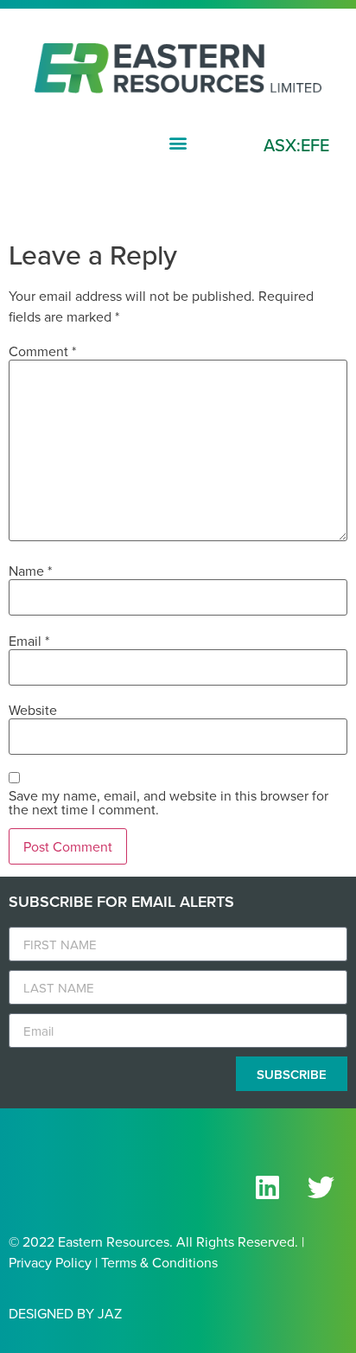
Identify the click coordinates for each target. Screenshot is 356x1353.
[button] (178, 142)
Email (29, 641)
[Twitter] (320, 1187)
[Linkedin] (267, 1187)
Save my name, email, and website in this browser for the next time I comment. (168, 802)
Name (30, 571)
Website (33, 710)
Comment (42, 351)
